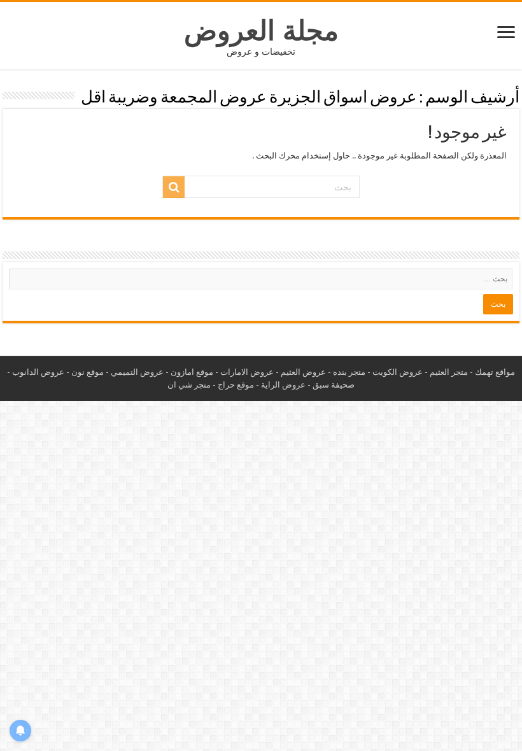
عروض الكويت (397, 372)
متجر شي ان (189, 385)
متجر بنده (349, 372)
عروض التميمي (137, 372)
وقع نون (85, 372)
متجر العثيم (449, 372)
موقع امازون (192, 372)
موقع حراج (236, 385)
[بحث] (174, 187)
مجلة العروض (261, 30)
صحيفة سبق (334, 385)
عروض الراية (283, 385)
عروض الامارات (247, 372)
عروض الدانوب (38, 372)
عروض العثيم (303, 372)
